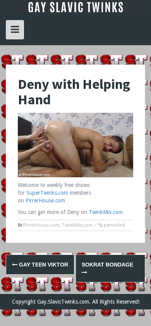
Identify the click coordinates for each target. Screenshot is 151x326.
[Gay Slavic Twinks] (75, 6)
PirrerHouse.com (45, 200)
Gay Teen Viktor (42, 264)
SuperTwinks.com (47, 193)
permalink (114, 225)
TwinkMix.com (106, 212)
